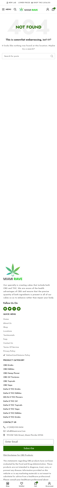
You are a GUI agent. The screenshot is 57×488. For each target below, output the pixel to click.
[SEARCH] (52, 56)
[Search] (15, 9)
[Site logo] (28, 9)
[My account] (47, 9)
